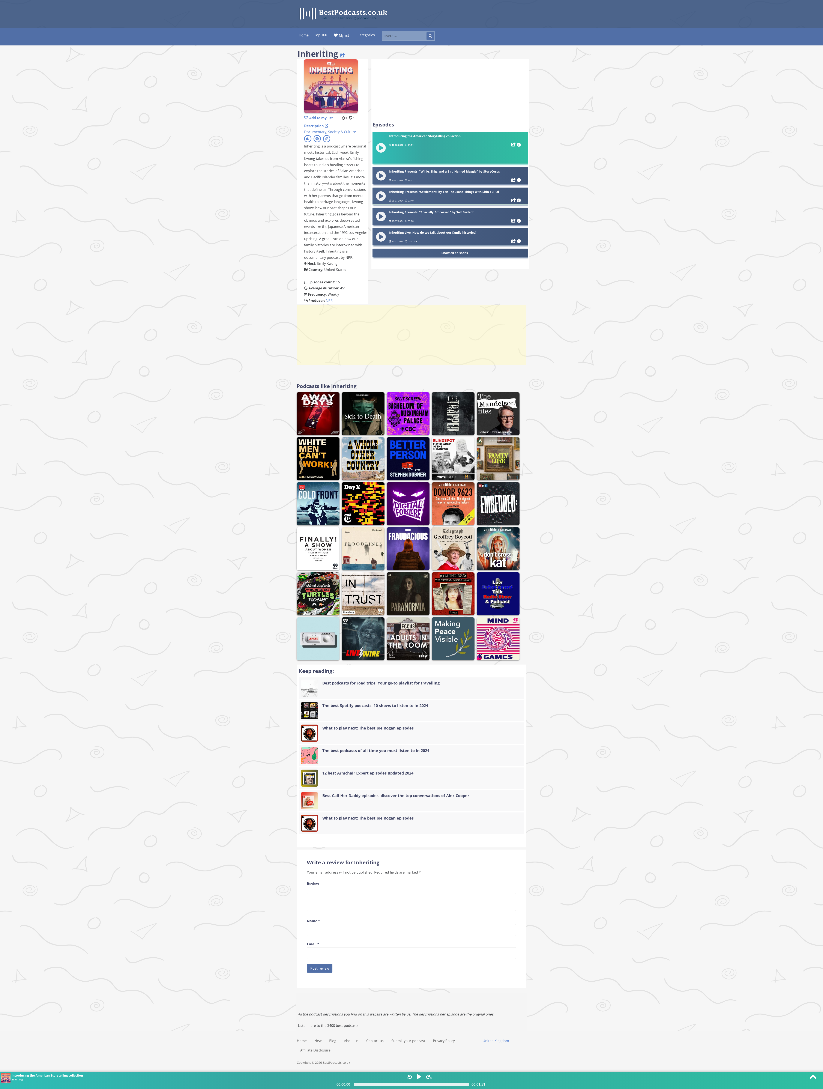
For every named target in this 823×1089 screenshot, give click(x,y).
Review (313, 883)
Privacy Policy (444, 1040)
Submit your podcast (408, 1040)
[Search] (430, 36)
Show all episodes (455, 253)
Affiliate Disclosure (315, 1050)
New (317, 1040)
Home (302, 1040)
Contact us (375, 1040)
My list (344, 35)
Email (313, 944)
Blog (332, 1040)
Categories (366, 35)
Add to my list (321, 118)
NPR (329, 300)
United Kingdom (496, 1040)
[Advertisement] (450, 90)
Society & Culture (342, 131)
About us (351, 1040)
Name (313, 921)
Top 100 (320, 35)
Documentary (315, 131)
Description (314, 125)
